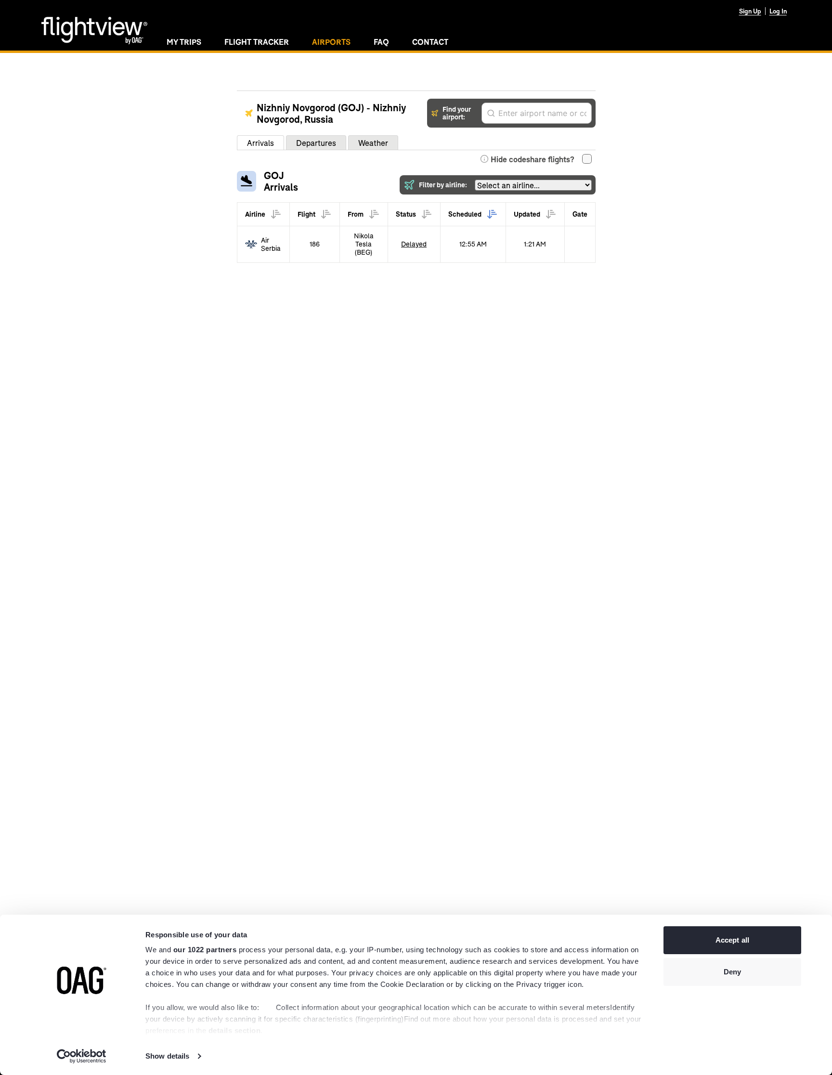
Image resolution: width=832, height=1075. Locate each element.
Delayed (414, 244)
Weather (373, 142)
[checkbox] (587, 159)
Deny (732, 972)
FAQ (381, 41)
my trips (184, 41)
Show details (167, 1056)
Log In (778, 11)
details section (234, 1030)
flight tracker (256, 41)
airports (331, 41)
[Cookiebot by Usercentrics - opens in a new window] (81, 1056)
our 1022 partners (205, 949)
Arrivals (260, 142)
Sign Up (750, 11)
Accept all (732, 940)
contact (430, 41)
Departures (316, 142)
